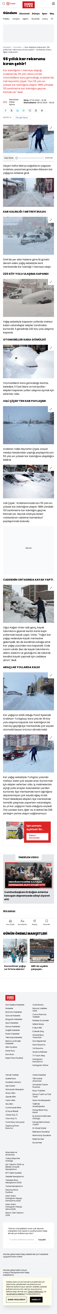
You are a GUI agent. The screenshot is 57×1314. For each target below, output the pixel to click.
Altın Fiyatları (11, 1047)
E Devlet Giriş (38, 1031)
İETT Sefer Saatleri (13, 1173)
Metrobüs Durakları (41, 1131)
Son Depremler (39, 1041)
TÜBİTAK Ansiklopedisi (39, 1105)
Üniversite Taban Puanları (40, 1085)
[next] (52, 955)
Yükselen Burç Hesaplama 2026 (13, 1181)
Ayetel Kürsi (10, 1078)
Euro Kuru (9, 1054)
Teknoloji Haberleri (13, 1037)
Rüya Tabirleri (39, 1090)
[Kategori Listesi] (53, 3)
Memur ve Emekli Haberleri (13, 1042)
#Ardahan (9, 911)
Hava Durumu (39, 1044)
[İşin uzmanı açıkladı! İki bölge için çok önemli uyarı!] (15, 832)
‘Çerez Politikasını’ (35, 1291)
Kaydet (42, 1239)
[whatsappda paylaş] (23, 110)
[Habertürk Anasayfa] (28, 4)
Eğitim (25, 19)
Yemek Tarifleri (12, 1075)
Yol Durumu (38, 1048)
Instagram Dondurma (38, 1060)
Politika (6, 19)
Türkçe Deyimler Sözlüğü (12, 1159)
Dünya (36, 13)
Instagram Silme (40, 1065)
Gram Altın (10, 1093)
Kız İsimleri (37, 1142)
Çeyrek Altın (10, 1096)
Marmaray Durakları (42, 1135)
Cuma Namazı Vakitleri (39, 1015)
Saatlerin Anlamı (13, 1082)
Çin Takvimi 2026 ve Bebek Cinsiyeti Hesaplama (14, 1167)
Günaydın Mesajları (14, 1089)
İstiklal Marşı (38, 1024)
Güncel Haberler (12, 1015)
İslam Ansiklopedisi (41, 1100)
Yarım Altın (10, 1100)
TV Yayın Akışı (39, 1055)
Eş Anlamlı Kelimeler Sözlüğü (42, 1117)
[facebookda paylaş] (5, 110)
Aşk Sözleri (10, 1085)
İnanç (45, 19)
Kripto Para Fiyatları (14, 1058)
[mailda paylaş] (29, 110)
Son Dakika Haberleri (14, 1004)
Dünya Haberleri (12, 1026)
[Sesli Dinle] (17, 158)
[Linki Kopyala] (42, 110)
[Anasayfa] (10, 998)
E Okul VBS (37, 1027)
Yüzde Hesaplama (14, 1186)
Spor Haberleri (11, 1023)
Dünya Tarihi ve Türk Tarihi (42, 1095)
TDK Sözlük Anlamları (37, 1079)
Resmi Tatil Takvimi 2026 (14, 1213)
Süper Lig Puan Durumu (12, 1126)
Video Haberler (39, 1075)
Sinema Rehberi (40, 1052)
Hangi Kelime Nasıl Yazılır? (41, 1123)
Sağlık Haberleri (12, 1030)
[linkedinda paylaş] (17, 110)
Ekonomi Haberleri (13, 1012)
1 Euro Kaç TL (11, 1118)
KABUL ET (36, 1299)
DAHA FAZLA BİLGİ (16, 1299)
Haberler (7, 47)
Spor (44, 13)
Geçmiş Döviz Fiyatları (11, 1191)
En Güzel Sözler (39, 1128)
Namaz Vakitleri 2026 (40, 1009)
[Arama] (3, 3)
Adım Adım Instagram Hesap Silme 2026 (13, 1206)
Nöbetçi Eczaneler (41, 1020)
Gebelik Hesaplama (14, 1176)
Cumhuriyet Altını (13, 1107)
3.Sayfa (16, 19)
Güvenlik (35, 19)
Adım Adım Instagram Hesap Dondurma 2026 (13, 1198)
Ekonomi (24, 13)
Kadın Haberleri (12, 1033)
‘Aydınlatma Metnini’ (15, 1294)
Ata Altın (9, 1104)
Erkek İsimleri (38, 1139)
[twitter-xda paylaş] (11, 110)
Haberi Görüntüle (34, 836)
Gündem (10, 13)
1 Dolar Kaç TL (11, 1115)
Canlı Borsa (38, 1004)
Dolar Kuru (10, 1050)
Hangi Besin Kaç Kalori (40, 1111)
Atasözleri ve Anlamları (11, 1153)
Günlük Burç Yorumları (38, 1036)
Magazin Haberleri (13, 1019)
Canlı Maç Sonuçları (14, 1122)
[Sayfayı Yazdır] (35, 110)
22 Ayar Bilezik (11, 1111)
